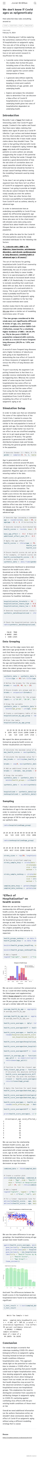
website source (31, 1456)
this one (6, 311)
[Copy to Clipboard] (35, 748)
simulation (28, 25)
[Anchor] (21, 641)
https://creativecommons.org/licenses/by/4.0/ (17, 1438)
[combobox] (35, 3)
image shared (14, 996)
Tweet (18, 120)
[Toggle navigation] (4, 3)
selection (13, 25)
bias (20, 25)
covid (5, 25)
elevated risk (11, 510)
